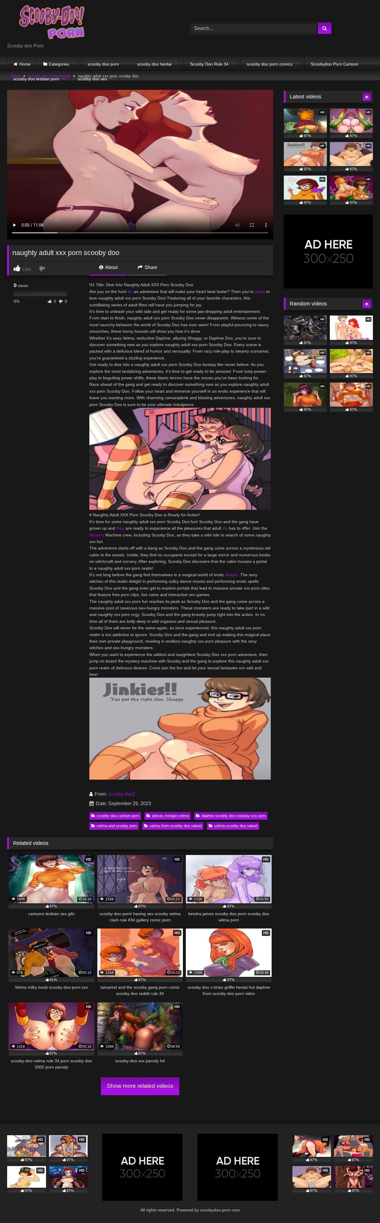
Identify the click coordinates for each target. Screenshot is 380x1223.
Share (150, 267)
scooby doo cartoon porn (118, 815)
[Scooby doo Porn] (51, 23)
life (225, 528)
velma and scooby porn (117, 826)
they (120, 528)
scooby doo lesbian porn (36, 79)
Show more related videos (140, 1086)
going (260, 291)
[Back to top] (361, 1205)
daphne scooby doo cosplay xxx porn (234, 815)
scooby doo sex (92, 79)
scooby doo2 (121, 794)
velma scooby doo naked (235, 826)
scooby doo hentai (154, 64)
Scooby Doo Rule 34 (209, 64)
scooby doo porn (103, 64)
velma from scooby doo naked (176, 826)
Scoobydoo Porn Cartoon (334, 64)
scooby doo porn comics (269, 64)
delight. (232, 574)
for (130, 291)
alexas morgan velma (170, 815)
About (111, 267)
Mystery (96, 535)
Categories (59, 64)
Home (25, 64)
